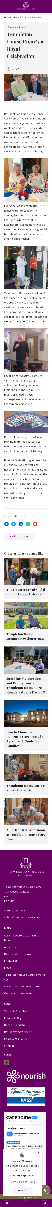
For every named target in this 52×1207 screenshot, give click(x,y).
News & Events (21, 17)
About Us (10, 947)
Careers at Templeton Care (21, 986)
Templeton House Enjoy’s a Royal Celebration (39, 17)
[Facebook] (6, 1064)
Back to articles (19, 536)
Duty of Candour (14, 1025)
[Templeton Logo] (26, 6)
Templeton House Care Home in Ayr (24, 977)
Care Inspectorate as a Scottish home (24, 938)
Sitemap (9, 1045)
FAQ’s (7, 967)
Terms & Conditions (17, 1011)
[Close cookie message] (38, 1152)
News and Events (17, 27)
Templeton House (15, 1128)
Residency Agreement (18, 1032)
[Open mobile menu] (26, 1203)
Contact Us (11, 961)
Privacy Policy (12, 1018)
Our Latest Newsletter (18, 993)
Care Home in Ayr (15, 118)
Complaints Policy (15, 1039)
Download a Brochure (18, 954)
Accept (22, 1190)
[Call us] (45, 1203)
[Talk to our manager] (45, 1190)
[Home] (7, 1203)
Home (7, 17)
